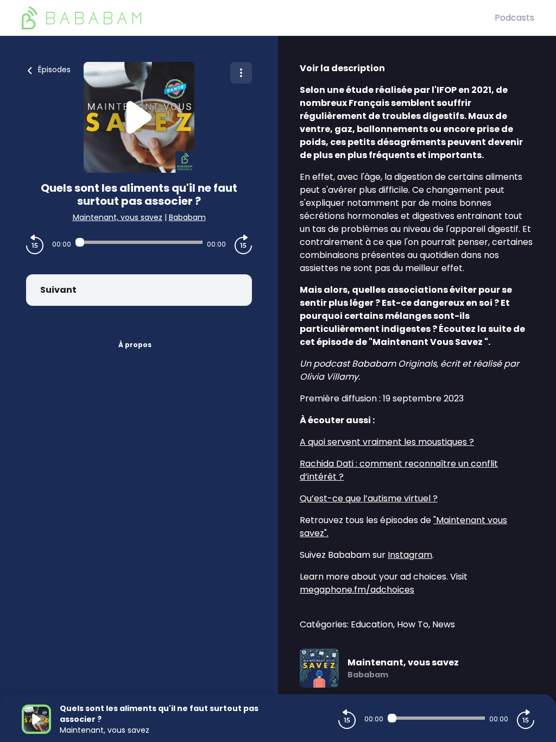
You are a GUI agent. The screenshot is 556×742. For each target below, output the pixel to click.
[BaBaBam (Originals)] (258, 17)
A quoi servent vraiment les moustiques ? (387, 442)
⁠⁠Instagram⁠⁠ (410, 555)
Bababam (187, 217)
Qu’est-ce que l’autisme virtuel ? (369, 498)
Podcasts (514, 17)
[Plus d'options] (241, 73)
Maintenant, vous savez (117, 217)
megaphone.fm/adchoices (357, 589)
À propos (134, 344)
